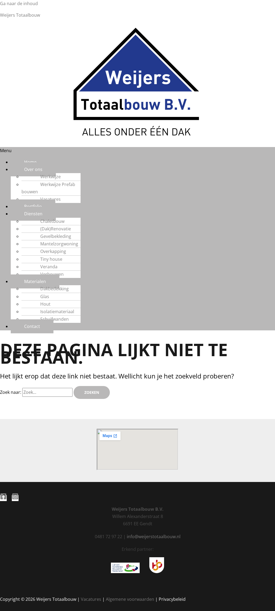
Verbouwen (52, 274)
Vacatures (50, 199)
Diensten (33, 214)
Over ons (33, 169)
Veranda (48, 267)
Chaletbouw (52, 221)
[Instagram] (15, 498)
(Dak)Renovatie (55, 229)
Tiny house (51, 259)
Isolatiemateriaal (57, 312)
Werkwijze (50, 177)
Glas (44, 296)
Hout (45, 304)
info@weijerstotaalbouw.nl (153, 536)
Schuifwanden (54, 319)
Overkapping (53, 251)
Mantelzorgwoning (59, 244)
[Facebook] (3, 498)
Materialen (35, 281)
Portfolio (33, 206)
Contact (32, 326)
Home (30, 162)
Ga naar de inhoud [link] (19, 3)
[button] (137, 150)
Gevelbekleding (55, 236)
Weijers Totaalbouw (20, 15)
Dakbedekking (54, 289)
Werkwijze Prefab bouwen (48, 188)
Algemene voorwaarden (130, 599)
